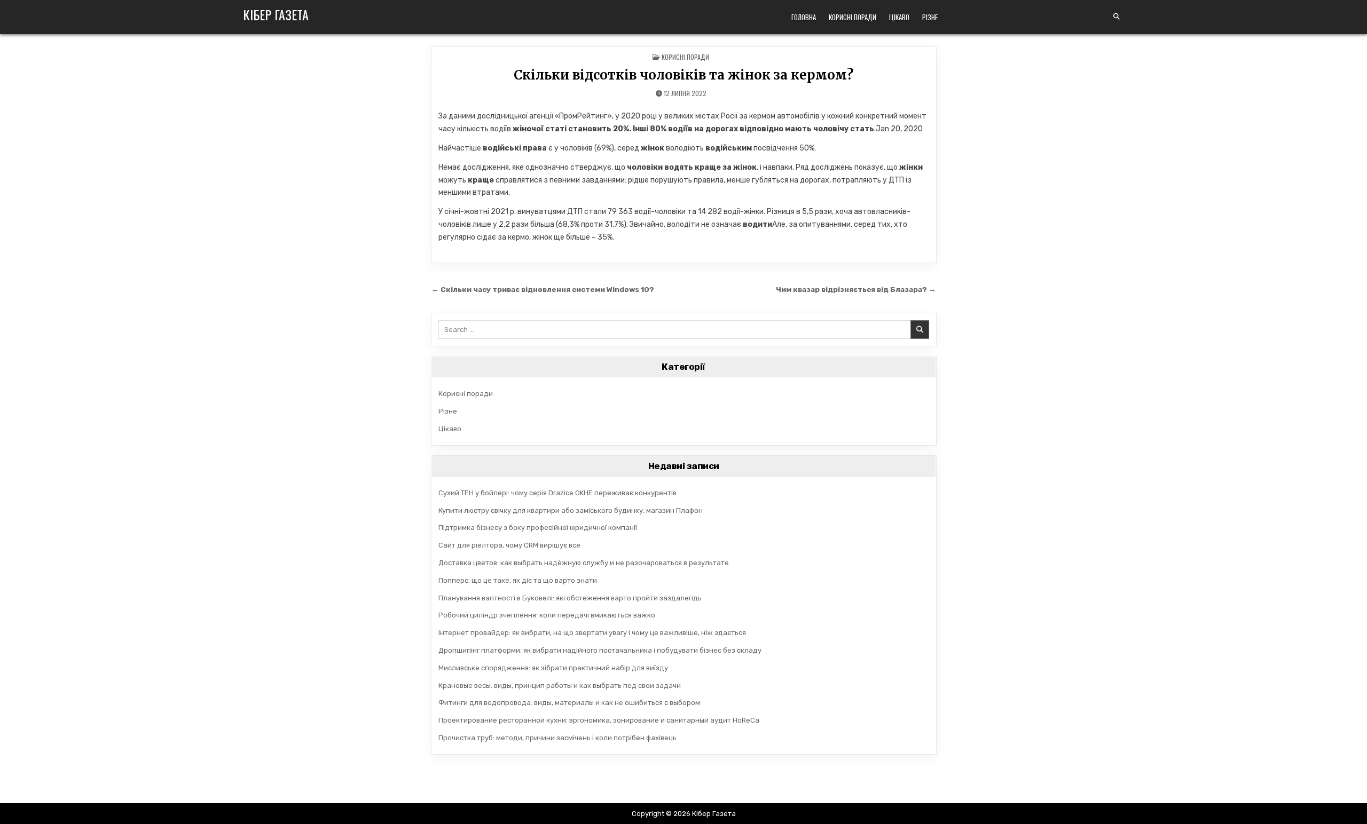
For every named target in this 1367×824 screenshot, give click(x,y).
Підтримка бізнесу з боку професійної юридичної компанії (537, 528)
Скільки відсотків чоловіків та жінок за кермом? (683, 75)
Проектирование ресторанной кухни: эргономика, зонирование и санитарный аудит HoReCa (598, 720)
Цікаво (899, 17)
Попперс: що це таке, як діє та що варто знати (517, 580)
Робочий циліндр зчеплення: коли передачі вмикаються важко (546, 615)
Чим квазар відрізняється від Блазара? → (856, 289)
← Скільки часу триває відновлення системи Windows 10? (542, 289)
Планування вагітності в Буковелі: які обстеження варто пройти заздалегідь (570, 598)
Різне (930, 17)
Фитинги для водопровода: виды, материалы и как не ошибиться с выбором (569, 703)
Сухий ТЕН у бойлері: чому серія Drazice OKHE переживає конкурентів (557, 493)
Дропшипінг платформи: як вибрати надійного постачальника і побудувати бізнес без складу (599, 650)
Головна (803, 17)
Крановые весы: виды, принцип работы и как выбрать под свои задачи (559, 686)
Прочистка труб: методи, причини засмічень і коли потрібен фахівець (557, 738)
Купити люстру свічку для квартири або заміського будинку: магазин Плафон (570, 510)
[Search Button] (1117, 16)
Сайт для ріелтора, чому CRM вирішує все (509, 545)
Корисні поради (852, 17)
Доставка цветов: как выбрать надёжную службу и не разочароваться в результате (583, 563)
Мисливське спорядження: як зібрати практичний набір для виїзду (553, 668)
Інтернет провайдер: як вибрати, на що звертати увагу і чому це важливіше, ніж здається (592, 633)
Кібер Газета (276, 14)
